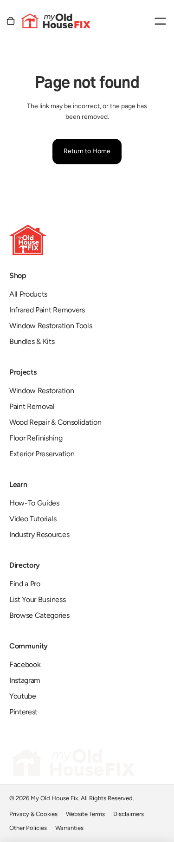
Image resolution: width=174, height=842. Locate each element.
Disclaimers (128, 813)
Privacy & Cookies (33, 813)
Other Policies (28, 827)
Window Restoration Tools (50, 325)
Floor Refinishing (36, 438)
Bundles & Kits (32, 341)
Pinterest (23, 711)
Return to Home (87, 151)
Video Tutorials (32, 518)
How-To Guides (34, 503)
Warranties (69, 827)
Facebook (24, 664)
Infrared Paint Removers (47, 309)
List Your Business (37, 599)
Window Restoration (41, 390)
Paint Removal (32, 406)
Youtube (22, 696)
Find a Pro (24, 583)
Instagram (24, 680)
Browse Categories (39, 615)
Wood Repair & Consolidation (55, 422)
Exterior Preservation (41, 453)
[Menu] (160, 21)
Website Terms (85, 813)
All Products (28, 294)
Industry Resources (39, 534)
